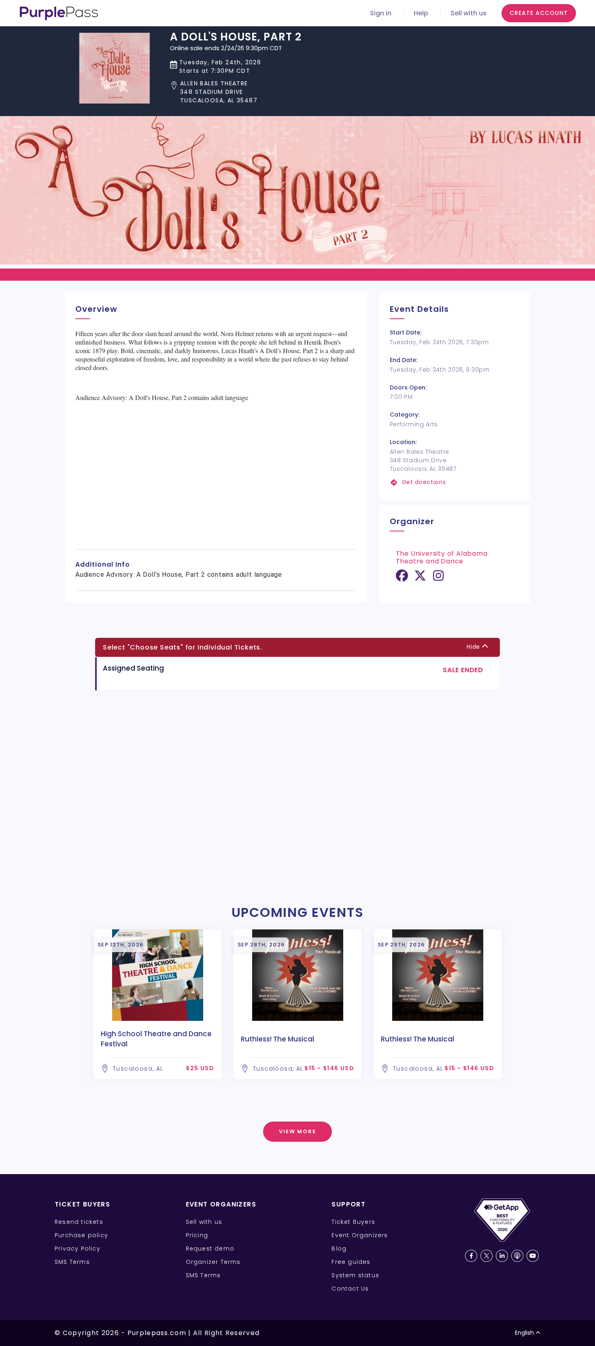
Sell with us (468, 13)
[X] (420, 578)
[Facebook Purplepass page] (471, 1256)
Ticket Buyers (353, 1222)
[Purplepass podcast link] (517, 1256)
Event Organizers (360, 1235)
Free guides (351, 1262)
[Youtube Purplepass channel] (533, 1256)
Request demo (210, 1248)
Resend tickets (79, 1222)
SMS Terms (72, 1262)
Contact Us (350, 1289)
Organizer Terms (213, 1262)
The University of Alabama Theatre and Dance (442, 557)
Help (421, 13)
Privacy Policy (77, 1248)
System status (355, 1275)
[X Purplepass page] (486, 1256)
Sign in (380, 13)
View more (298, 1131)
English (524, 1333)
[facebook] (402, 578)
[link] (455, 482)
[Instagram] (438, 578)
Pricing (197, 1235)
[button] (236, 92)
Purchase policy (81, 1235)
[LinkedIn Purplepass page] (502, 1256)
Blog (339, 1248)
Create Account (539, 13)
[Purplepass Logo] (59, 13)
